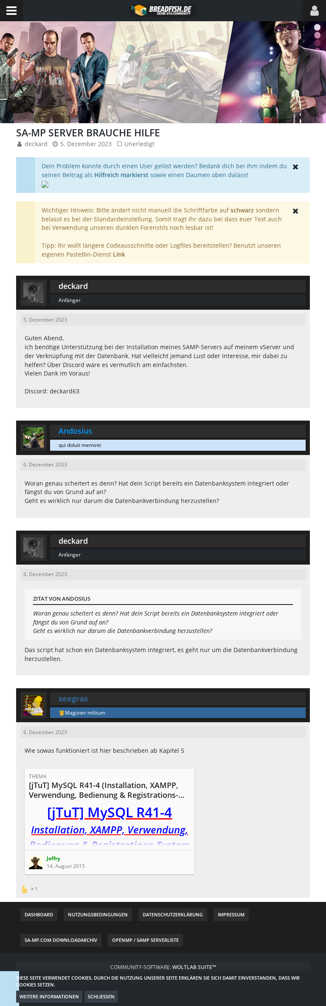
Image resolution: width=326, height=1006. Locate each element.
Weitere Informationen (49, 996)
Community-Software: (163, 967)
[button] (11, 10)
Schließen (101, 996)
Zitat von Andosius (61, 598)
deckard (36, 144)
